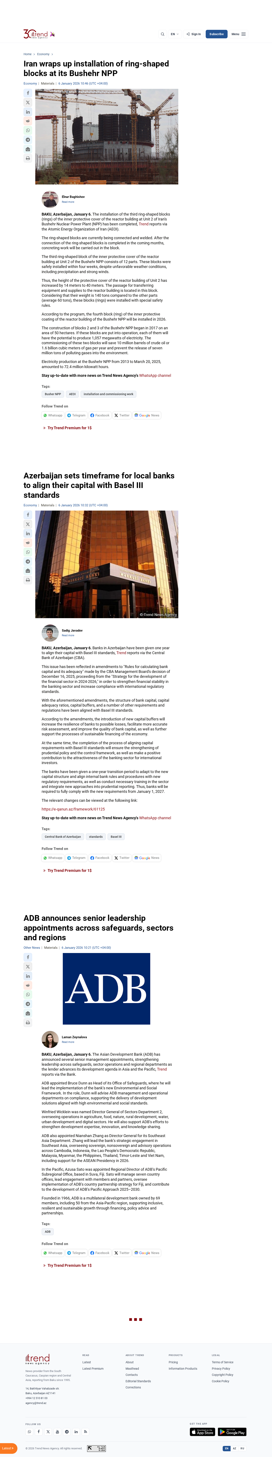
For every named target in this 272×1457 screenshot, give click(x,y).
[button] (28, 93)
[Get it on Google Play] (232, 1432)
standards (96, 836)
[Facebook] (38, 1432)
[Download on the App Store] (202, 1432)
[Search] (162, 34)
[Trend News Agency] (37, 1359)
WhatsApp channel (155, 375)
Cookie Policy (220, 1381)
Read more (68, 201)
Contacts (132, 1374)
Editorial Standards (138, 1381)
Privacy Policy (221, 1368)
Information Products (183, 1368)
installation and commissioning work (108, 394)
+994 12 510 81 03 (36, 1398)
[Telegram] (67, 1432)
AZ (234, 1448)
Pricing (173, 1362)
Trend (144, 224)
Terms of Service (222, 1362)
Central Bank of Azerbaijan (63, 836)
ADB (48, 1231)
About (130, 1362)
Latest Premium (92, 1368)
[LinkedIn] (76, 1432)
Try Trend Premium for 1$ (69, 428)
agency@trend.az (36, 1403)
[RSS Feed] (85, 1432)
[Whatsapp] (29, 1432)
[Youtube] (57, 1432)
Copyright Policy (222, 1374)
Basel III (116, 836)
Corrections (133, 1387)
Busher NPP (53, 394)
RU (242, 1448)
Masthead (132, 1368)
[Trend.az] (39, 34)
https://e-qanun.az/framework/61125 (73, 809)
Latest (86, 1362)
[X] (48, 1432)
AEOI (72, 394)
